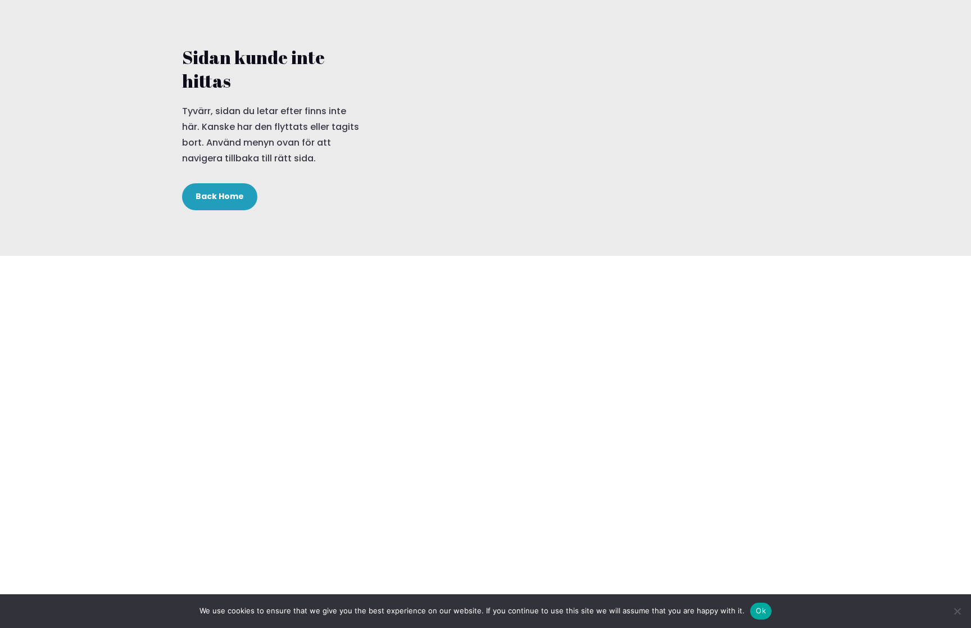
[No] (957, 611)
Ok (761, 610)
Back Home (220, 196)
